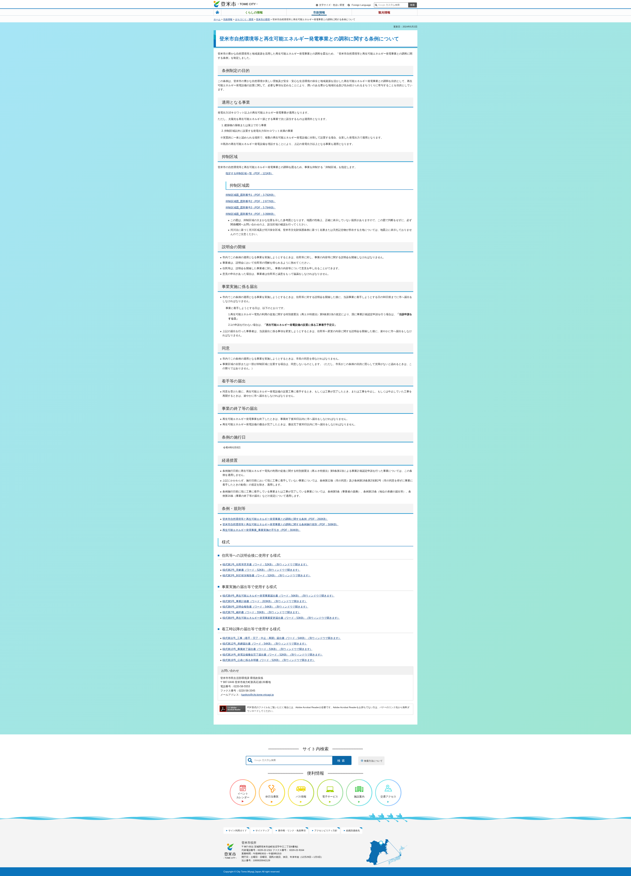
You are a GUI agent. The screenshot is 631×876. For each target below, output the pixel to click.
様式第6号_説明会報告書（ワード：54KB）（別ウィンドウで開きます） (265, 606)
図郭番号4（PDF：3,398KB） (258, 214)
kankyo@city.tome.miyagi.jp (257, 694)
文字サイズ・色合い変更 (331, 5)
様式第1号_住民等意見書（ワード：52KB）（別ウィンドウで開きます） (265, 564)
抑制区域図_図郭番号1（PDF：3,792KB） (251, 194)
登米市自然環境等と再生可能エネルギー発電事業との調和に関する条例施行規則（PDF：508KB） (280, 524)
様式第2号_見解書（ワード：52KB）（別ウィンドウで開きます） (261, 570)
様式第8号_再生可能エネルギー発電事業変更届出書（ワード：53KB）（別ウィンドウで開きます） (281, 617)
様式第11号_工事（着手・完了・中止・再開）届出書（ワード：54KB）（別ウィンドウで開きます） (281, 638)
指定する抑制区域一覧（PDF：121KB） (249, 173)
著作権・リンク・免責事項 (292, 830)
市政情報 (227, 19)
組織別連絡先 (353, 830)
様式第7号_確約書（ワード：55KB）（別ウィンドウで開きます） (261, 612)
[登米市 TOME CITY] (236, 4)
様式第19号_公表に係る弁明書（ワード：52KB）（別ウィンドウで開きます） (268, 660)
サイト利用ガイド (237, 830)
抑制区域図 (232, 201)
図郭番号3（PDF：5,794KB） (258, 207)
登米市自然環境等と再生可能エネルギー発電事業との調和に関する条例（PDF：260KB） (275, 519)
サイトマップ (262, 830)
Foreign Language (361, 5)
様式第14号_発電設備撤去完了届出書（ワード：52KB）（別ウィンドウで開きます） (272, 654)
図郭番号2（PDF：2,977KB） (258, 201)
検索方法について (373, 761)
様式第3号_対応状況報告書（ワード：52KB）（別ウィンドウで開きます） (266, 575)
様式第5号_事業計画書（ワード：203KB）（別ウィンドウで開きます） (264, 601)
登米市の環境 (263, 19)
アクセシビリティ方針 (325, 830)
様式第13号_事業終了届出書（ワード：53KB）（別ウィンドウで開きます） (267, 649)
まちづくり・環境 (244, 19)
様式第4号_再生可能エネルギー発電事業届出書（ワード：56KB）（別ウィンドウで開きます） (278, 595)
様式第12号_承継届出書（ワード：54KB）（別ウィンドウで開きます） (264, 643)
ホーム (217, 19)
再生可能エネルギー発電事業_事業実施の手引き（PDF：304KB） (261, 530)
